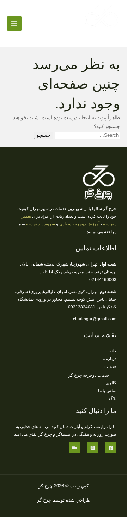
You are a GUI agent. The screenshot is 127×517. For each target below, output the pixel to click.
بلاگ (112, 398)
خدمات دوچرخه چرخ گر (88, 375)
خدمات (110, 366)
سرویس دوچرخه (40, 224)
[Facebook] (110, 447)
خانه (112, 351)
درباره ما (108, 358)
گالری (111, 383)
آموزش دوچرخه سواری (79, 224)
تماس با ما (107, 390)
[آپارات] (74, 447)
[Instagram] (92, 447)
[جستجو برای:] (86, 135)
